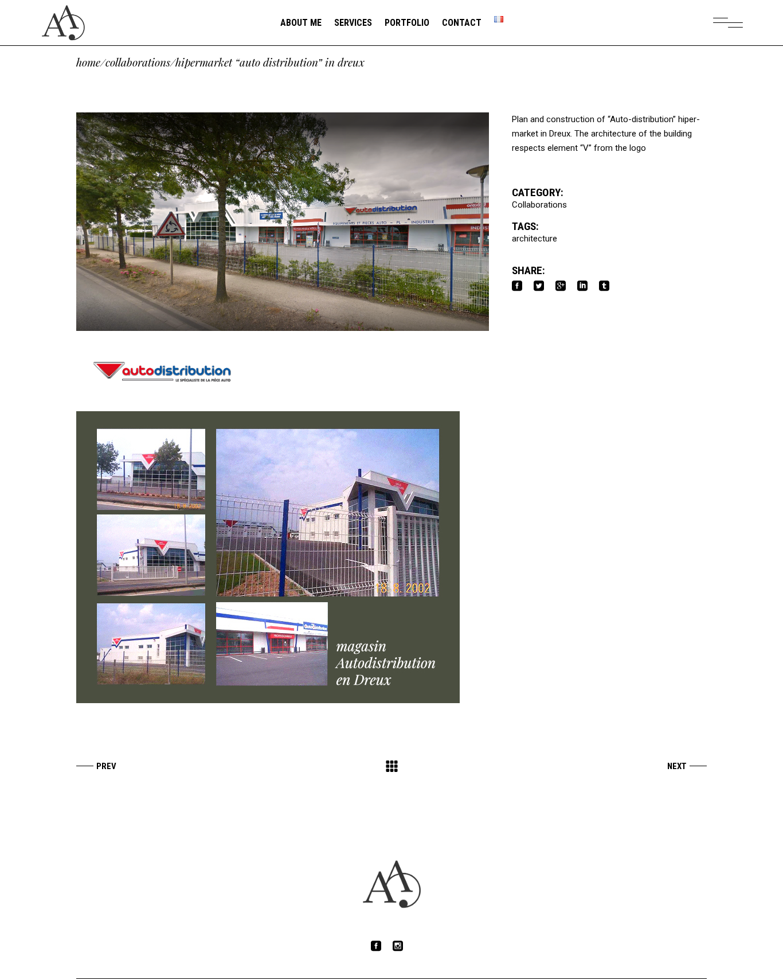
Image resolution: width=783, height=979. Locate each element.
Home (88, 62)
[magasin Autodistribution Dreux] (282, 557)
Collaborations (137, 62)
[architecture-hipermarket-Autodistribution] (282, 221)
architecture (534, 238)
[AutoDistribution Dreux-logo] (282, 371)
